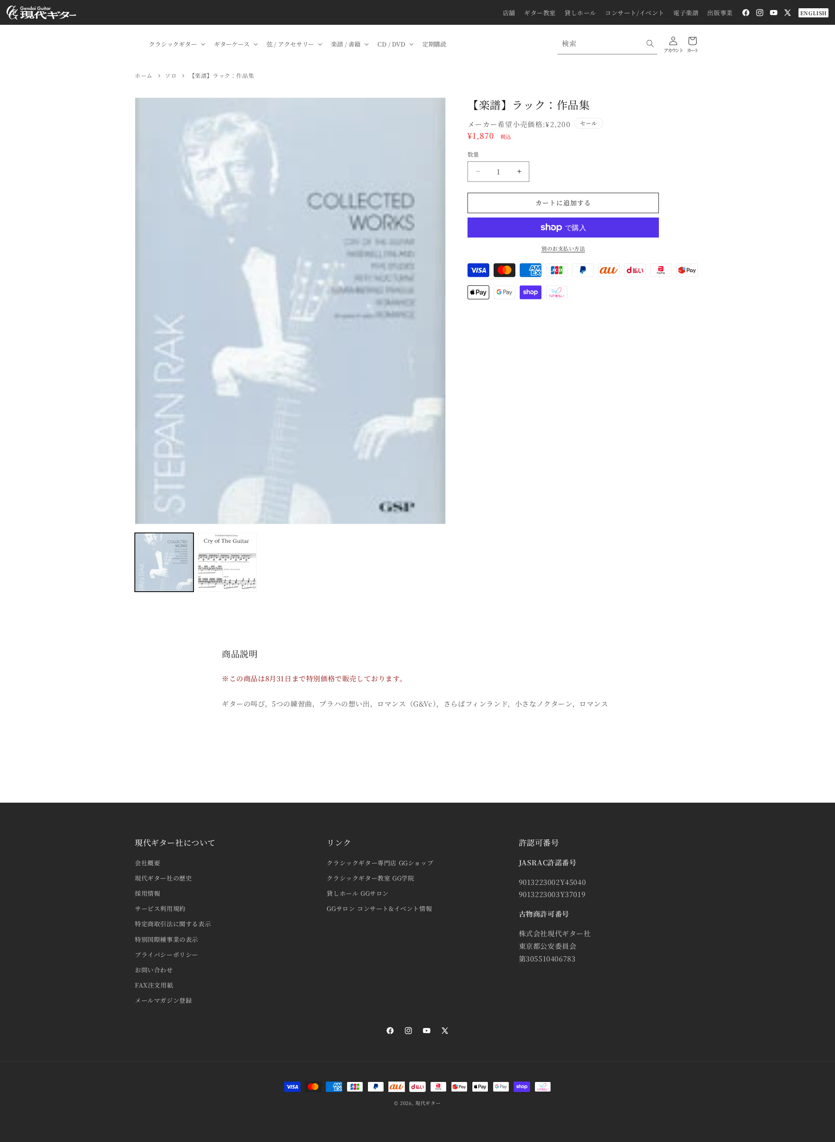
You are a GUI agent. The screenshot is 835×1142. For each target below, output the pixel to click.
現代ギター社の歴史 (163, 878)
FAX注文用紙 (154, 985)
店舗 (509, 12)
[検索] (650, 43)
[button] (176, 44)
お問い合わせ (154, 969)
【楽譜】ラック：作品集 (221, 75)
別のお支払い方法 (563, 248)
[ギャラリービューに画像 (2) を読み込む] (227, 562)
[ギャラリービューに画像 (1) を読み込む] (164, 562)
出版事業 (719, 12)
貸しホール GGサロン (358, 893)
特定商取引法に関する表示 (173, 923)
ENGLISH (813, 13)
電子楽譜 (685, 12)
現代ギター (428, 1102)
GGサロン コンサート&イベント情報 (379, 908)
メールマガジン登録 (163, 1000)
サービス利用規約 (160, 908)
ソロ (171, 75)
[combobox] (607, 44)
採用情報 (147, 893)
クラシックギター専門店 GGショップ (380, 862)
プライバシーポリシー (166, 954)
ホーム (144, 75)
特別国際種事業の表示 (166, 939)
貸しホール (580, 12)
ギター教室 (540, 12)
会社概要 (147, 862)
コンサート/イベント (635, 12)
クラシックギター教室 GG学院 (370, 878)
